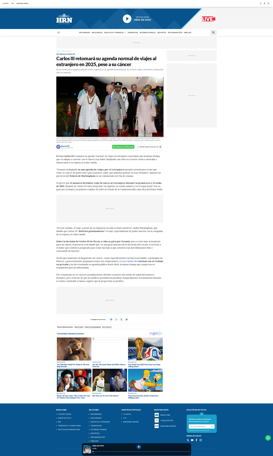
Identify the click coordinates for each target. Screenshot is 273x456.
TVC (12, 3)
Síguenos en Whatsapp (125, 147)
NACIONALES (97, 32)
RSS (59, 422)
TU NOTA (6, 3)
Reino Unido (79, 327)
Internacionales (66, 51)
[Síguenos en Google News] (126, 319)
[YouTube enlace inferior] (192, 440)
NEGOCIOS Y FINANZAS (113, 32)
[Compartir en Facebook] (111, 319)
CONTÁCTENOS (64, 414)
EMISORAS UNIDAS (22, 3)
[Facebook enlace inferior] (196, 440)
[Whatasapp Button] (268, 438)
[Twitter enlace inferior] (188, 440)
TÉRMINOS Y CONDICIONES (69, 426)
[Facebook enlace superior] (264, 3)
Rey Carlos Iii (106, 327)
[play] (138, 446)
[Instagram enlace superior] (268, 3)
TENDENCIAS (132, 32)
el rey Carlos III (128, 261)
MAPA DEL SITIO (64, 418)
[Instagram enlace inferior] (200, 440)
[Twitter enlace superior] (260, 3)
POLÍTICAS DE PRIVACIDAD (69, 429)
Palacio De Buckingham (93, 327)
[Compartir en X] (121, 319)
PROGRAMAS (84, 32)
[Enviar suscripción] (212, 426)
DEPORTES (161, 32)
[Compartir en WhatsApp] (116, 319)
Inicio (58, 51)
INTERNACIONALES (147, 32)
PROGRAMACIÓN (175, 32)
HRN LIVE (187, 32)
